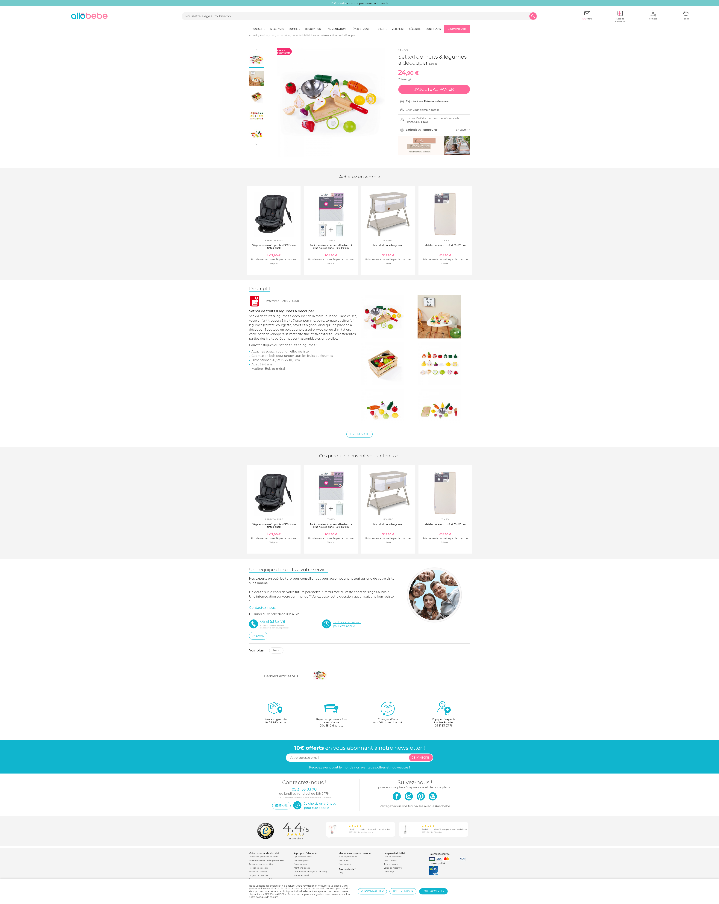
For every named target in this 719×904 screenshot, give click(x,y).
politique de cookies (267, 897)
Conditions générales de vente (263, 857)
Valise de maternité (393, 868)
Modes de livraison (258, 871)
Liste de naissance (392, 857)
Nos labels (344, 860)
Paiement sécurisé (439, 854)
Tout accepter (433, 891)
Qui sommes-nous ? (303, 857)
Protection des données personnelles (266, 860)
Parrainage (389, 871)
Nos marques (300, 864)
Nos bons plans (301, 860)
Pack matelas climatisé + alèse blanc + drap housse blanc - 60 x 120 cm (331, 246)
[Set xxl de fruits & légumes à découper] (320, 675)
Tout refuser (403, 891)
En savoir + (463, 129)
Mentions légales (302, 868)
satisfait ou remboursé (387, 721)
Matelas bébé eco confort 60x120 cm (445, 245)
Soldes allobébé (301, 875)
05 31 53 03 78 (444, 725)
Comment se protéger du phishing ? (311, 871)
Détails (433, 63)
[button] (409, 79)
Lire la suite (359, 434)
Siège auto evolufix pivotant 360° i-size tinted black (274, 246)
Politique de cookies (258, 868)
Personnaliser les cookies (261, 864)
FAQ (341, 873)
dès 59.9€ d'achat (275, 721)
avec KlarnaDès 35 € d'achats (331, 722)
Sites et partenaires (348, 857)
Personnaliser (372, 891)
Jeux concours (391, 864)
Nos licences (345, 864)
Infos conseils (390, 860)
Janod (403, 50)
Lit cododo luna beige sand (388, 245)
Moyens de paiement (259, 875)
